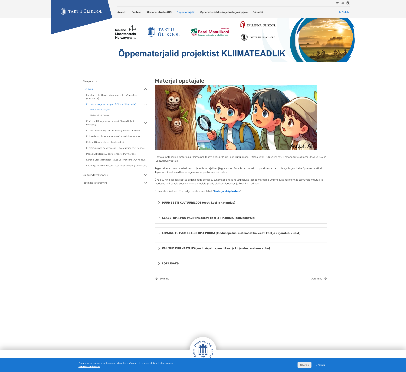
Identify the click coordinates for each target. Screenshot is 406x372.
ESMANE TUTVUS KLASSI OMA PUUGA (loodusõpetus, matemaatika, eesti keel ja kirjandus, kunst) (231, 233)
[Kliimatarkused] (81, 11)
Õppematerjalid (186, 12)
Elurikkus (87, 88)
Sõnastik (258, 12)
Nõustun (304, 365)
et (337, 3)
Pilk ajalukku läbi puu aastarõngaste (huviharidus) (111, 154)
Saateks (136, 12)
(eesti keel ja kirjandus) (198, 202)
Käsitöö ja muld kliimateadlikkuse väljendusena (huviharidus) (116, 165)
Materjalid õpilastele (227, 191)
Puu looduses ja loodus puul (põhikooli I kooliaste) (111, 104)
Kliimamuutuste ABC (159, 12)
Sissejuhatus (89, 81)
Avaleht (122, 12)
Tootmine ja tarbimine (95, 182)
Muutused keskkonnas (95, 174)
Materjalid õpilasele (99, 115)
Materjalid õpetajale (100, 109)
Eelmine (164, 278)
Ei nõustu (320, 365)
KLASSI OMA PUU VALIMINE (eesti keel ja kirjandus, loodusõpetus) (208, 218)
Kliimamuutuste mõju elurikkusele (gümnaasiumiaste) (113, 130)
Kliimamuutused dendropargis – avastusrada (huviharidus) (115, 148)
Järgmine (316, 278)
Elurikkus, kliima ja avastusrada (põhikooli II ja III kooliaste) (110, 123)
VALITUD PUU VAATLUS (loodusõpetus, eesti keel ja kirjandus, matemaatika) (216, 248)
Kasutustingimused (89, 366)
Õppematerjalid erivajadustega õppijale (224, 12)
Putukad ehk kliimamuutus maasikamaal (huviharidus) (113, 136)
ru (342, 3)
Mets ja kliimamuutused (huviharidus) (105, 142)
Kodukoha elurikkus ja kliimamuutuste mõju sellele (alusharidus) (111, 97)
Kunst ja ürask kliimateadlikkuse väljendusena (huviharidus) (116, 159)
